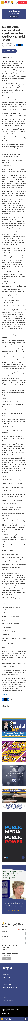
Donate (23, 2)
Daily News (6, 947)
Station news (6, 955)
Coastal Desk (6, 951)
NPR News (5, 694)
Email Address (6, 931)
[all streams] (26, 1019)
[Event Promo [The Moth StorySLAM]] (14, 775)
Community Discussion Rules (10, 980)
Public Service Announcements (10, 987)
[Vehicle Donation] (14, 799)
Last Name (5, 941)
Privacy (5, 990)
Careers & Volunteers (8, 1000)
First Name (5, 936)
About (4, 994)
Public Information (7, 984)
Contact (5, 997)
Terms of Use (6, 977)
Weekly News (6, 949)
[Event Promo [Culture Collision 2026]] (14, 751)
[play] (2, 1019)
